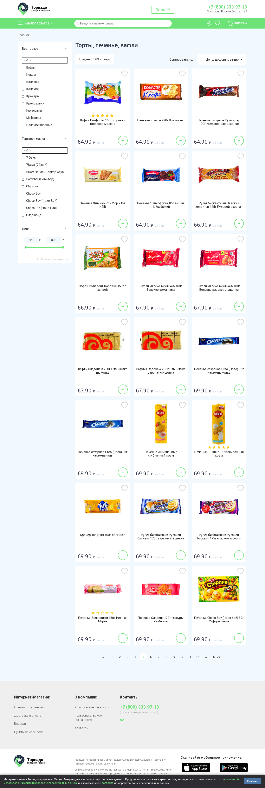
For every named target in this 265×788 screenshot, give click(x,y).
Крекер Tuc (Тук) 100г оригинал (102, 535)
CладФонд (33, 215)
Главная (23, 35)
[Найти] (77, 23)
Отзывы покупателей (29, 707)
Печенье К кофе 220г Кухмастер (160, 120)
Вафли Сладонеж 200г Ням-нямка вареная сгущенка (160, 370)
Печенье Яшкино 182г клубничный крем (161, 453)
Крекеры (33, 96)
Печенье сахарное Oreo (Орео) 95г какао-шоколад (219, 370)
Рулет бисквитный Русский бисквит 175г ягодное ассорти (219, 536)
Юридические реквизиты (92, 707)
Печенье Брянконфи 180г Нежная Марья (102, 619)
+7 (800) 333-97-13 (227, 7)
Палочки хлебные (39, 125)
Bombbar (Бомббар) (40, 179)
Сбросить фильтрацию (54, 259)
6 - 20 (216, 656)
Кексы (31, 75)
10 (182, 656)
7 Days (31, 157)
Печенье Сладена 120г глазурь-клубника (161, 619)
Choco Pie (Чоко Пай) (41, 208)
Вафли (31, 67)
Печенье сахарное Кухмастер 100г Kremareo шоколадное (218, 122)
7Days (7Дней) (36, 165)
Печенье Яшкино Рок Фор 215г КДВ (102, 205)
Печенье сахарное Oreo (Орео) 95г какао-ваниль (102, 453)
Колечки (32, 89)
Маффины (33, 118)
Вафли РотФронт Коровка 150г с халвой (102, 287)
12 (197, 656)
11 (189, 656)
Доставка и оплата (28, 715)
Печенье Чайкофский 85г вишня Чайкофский (160, 205)
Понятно (252, 781)
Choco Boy (33, 193)
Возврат (20, 723)
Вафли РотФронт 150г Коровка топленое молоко (102, 122)
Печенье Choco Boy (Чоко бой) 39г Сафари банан (219, 619)
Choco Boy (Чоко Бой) (41, 201)
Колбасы (32, 82)
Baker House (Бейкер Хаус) (45, 172)
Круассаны (34, 110)
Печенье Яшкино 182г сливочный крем (219, 453)
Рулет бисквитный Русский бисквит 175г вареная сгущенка (161, 536)
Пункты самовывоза (28, 732)
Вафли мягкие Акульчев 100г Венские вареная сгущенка (218, 287)
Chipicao (32, 186)
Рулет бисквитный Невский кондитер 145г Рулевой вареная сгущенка (218, 207)
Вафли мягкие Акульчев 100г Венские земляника (160, 287)
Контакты (81, 728)
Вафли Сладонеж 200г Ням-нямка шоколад (102, 370)
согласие (107, 783)
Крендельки (35, 103)
